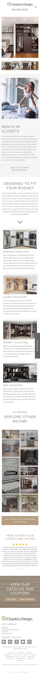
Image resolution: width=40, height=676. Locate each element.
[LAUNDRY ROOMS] (11, 447)
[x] (16, 642)
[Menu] (35, 7)
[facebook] (4, 642)
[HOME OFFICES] (29, 438)
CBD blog (5, 631)
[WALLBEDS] (29, 456)
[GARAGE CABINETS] (11, 475)
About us (5, 627)
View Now (11, 599)
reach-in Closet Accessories (20, 169)
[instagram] (10, 642)
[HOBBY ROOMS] (29, 503)
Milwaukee (20, 9)
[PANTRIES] (11, 502)
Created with (20, 672)
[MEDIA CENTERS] (29, 484)
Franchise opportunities (10, 629)
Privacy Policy (7, 633)
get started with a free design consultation (20, 520)
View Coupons (27, 599)
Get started (37, 345)
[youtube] (23, 642)
